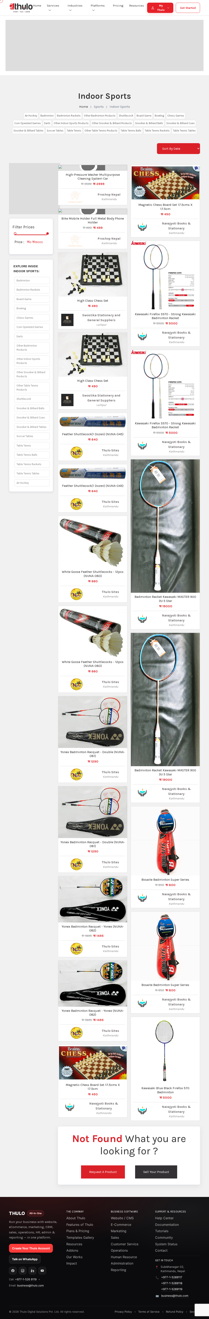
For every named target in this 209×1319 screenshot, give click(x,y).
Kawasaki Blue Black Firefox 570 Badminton (165, 1090)
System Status (166, 1244)
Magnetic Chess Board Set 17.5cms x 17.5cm (93, 1087)
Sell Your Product (156, 1172)
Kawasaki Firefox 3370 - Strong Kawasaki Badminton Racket (165, 316)
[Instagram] (23, 1271)
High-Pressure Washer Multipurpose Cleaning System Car (93, 176)
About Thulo (75, 1218)
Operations (119, 1250)
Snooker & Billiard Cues (180, 123)
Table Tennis (74, 130)
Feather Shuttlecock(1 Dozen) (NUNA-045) (92, 434)
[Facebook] (13, 1271)
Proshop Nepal (109, 194)
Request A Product (103, 1172)
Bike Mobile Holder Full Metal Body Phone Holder (92, 220)
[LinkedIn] (32, 1271)
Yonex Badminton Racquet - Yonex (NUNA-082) (93, 928)
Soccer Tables (55, 130)
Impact (71, 1263)
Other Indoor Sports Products (71, 123)
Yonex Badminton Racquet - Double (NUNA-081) (92, 754)
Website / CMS (122, 1218)
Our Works (74, 1257)
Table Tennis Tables (184, 130)
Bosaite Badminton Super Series (165, 880)
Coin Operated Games (27, 123)
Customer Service (124, 1244)
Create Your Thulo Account (31, 1248)
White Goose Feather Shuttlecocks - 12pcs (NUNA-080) (92, 574)
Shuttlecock (126, 115)
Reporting (118, 1270)
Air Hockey (31, 115)
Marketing (118, 1231)
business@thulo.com (30, 1285)
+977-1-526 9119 (26, 1279)
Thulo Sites (110, 450)
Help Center (164, 1218)
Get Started (188, 8)
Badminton (47, 115)
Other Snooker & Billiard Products (112, 123)
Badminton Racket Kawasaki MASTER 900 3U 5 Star (165, 599)
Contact (161, 1250)
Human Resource (124, 1257)
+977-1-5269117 (171, 1277)
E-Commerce (121, 1225)
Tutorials (161, 1231)
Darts (47, 123)
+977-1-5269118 (171, 1283)
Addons (72, 1250)
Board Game (144, 115)
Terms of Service (149, 1311)
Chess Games (175, 115)
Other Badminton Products (100, 115)
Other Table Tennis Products (100, 130)
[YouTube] (42, 1271)
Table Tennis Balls (131, 130)
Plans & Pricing (77, 1231)
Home (83, 107)
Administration (122, 1263)
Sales (115, 1237)
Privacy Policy (123, 1311)
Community (164, 1237)
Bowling (159, 115)
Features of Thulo (79, 1225)
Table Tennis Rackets (157, 130)
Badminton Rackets (69, 115)
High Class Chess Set (92, 301)
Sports (99, 107)
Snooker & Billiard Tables (28, 130)
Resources (74, 1244)
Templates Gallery (80, 1237)
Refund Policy (174, 1311)
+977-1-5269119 (171, 1289)
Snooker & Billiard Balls (149, 123)
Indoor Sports (120, 107)
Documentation (167, 1225)
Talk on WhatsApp (25, 1259)
